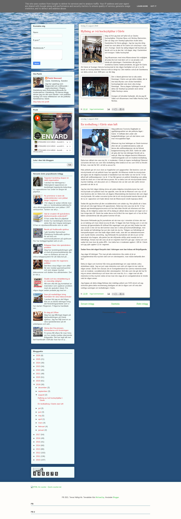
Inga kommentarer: (97, 109)
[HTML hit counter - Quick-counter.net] (46, 487)
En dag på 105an (51, 312)
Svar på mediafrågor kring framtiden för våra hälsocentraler (58, 295)
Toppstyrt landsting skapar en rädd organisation (56, 179)
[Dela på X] (118, 109)
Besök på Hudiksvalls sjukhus (56, 229)
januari (41, 430)
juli (39, 408)
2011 (38, 456)
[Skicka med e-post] (113, 109)
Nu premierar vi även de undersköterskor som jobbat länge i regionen (56, 198)
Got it (153, 6)
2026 (38, 355)
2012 (38, 453)
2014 (38, 445)
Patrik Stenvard (55, 78)
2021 (38, 374)
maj (40, 416)
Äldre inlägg (142, 304)
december (42, 387)
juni (40, 412)
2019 (38, 381)
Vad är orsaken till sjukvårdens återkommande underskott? (57, 215)
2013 (38, 449)
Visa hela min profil (41, 102)
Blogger (116, 497)
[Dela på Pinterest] (123, 109)
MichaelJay (100, 497)
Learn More (142, 6)
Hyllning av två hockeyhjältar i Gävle (102, 31)
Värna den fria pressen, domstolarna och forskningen (56, 329)
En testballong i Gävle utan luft (99, 124)
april (40, 419)
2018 (38, 384)
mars (40, 423)
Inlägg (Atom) (121, 312)
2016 (38, 438)
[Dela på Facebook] (120, 109)
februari (41, 426)
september (43, 391)
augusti (41, 395)
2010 (38, 460)
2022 (38, 370)
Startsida (115, 304)
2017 (38, 434)
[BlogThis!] (115, 109)
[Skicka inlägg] (108, 109)
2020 (38, 377)
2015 (38, 442)
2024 (38, 363)
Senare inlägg (87, 304)
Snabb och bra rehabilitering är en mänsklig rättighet (57, 280)
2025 (38, 359)
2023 (38, 366)
